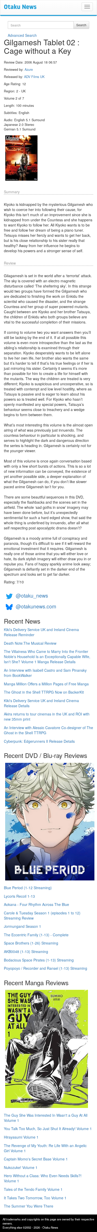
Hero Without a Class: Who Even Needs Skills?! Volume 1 (42, 1178)
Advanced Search (22, 35)
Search (81, 25)
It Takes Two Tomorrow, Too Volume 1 (35, 1197)
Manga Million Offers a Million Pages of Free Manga (46, 683)
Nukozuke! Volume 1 (21, 1167)
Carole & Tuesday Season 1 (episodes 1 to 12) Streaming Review (42, 915)
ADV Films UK (34, 76)
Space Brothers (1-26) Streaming (31, 943)
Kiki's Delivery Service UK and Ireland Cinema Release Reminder (41, 632)
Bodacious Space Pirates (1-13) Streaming (39, 960)
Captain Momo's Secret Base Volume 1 (36, 1158)
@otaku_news (32, 595)
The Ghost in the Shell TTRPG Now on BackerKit (44, 692)
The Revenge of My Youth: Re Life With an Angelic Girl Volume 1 (45, 1148)
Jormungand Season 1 (22, 926)
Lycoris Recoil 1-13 (19, 896)
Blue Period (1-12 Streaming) (28, 887)
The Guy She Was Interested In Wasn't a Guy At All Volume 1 (45, 1118)
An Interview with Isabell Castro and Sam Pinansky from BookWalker (45, 673)
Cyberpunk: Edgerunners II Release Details (39, 741)
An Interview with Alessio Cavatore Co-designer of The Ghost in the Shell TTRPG (48, 730)
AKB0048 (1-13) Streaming (26, 951)
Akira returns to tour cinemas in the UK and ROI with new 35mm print (46, 716)
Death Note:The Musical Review (30, 643)
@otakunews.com (36, 606)
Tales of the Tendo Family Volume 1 (33, 1189)
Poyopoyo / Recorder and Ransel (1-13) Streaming (45, 968)
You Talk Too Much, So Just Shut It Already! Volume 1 (48, 1128)
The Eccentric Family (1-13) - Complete (36, 934)
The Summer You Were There (28, 1206)
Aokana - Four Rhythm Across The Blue (36, 904)
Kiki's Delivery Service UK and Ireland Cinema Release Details (41, 703)
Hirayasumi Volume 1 (21, 1137)
